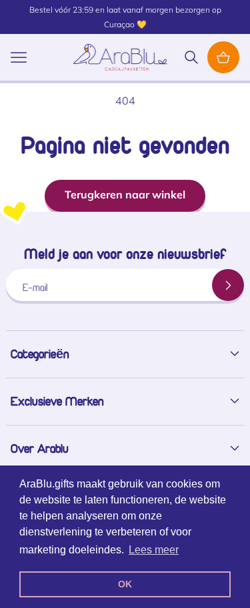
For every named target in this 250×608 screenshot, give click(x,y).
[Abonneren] (228, 285)
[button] (19, 57)
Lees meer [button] (154, 549)
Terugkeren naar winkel (125, 194)
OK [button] (125, 584)
